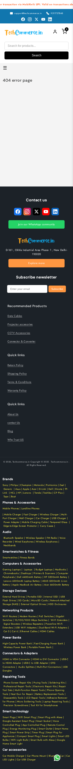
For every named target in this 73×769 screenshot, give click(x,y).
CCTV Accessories (18, 333)
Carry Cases (46, 526)
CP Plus (58, 493)
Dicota (58, 489)
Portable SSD (35, 596)
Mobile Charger (12, 514)
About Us (13, 414)
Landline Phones (29, 508)
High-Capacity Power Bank (17, 643)
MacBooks (60, 569)
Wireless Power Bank (15, 647)
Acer (34, 489)
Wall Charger (26, 518)
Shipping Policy (17, 373)
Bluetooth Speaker (13, 538)
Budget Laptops (44, 569)
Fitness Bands (27, 557)
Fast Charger (30, 514)
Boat (13, 496)
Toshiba (47, 493)
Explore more (36, 263)
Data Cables (14, 316)
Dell (50, 489)
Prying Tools (40, 682)
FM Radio (52, 538)
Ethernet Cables (28, 631)
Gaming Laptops (12, 569)
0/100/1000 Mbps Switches (32, 620)
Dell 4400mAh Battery (29, 577)
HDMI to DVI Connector (46, 659)
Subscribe (57, 288)
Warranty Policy (17, 390)
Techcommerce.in (21, 461)
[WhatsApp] (57, 757)
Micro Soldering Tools (29, 701)
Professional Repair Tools (17, 686)
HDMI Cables (47, 631)
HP (19, 493)
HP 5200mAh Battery (55, 577)
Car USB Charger (26, 759)
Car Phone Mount (36, 756)
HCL (12, 493)
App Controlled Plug (34, 725)
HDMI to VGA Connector (16, 659)
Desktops (26, 573)
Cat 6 (15, 631)
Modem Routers (28, 616)
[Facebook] (23, 19)
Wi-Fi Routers (10, 616)
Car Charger (43, 518)
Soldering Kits (57, 682)
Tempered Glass (58, 522)
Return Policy (15, 365)
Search (36, 55)
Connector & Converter (21, 341)
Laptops (28, 569)
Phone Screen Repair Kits (17, 682)
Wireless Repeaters (33, 624)
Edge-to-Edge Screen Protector (20, 526)
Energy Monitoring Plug (23, 728)
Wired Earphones (24, 541)
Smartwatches (10, 557)
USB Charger (59, 518)
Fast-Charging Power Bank (48, 643)
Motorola (39, 485)
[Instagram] (30, 19)
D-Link (42, 489)
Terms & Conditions (19, 382)
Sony (6, 485)
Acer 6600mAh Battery (56, 584)
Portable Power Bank (40, 647)
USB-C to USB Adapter (36, 663)
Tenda (37, 493)
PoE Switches (46, 616)
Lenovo (27, 493)
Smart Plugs (9, 717)
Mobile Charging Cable (35, 522)
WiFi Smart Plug (27, 717)
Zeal (62, 485)
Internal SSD (51, 596)
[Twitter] (36, 19)
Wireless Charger (49, 514)
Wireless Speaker (35, 538)
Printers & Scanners (44, 573)
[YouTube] (43, 19)
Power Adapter (12, 522)
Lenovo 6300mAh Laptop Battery (22, 581)
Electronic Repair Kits (45, 686)
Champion (26, 485)
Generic (8, 489)
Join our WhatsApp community (36, 224)
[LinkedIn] (50, 19)
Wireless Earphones (46, 541)
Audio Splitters (26, 667)
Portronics (51, 485)
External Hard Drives (14, 596)
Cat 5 (7, 631)
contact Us (13, 422)
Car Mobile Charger (14, 756)
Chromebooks (11, 573)
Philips (14, 485)
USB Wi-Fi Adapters (26, 627)
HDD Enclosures (57, 604)
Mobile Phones (11, 508)
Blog (10, 431)
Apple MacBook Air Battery (26, 584)
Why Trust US (15, 440)
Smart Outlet (45, 728)
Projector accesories (20, 324)
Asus (17, 489)
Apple (25, 489)
